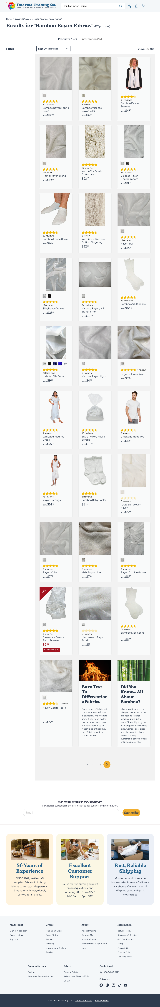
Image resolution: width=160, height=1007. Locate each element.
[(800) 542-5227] (128, 6)
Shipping (50, 943)
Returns (49, 939)
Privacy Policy (125, 952)
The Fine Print (125, 956)
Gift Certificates (125, 939)
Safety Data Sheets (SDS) (76, 976)
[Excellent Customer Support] (80, 849)
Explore (31, 972)
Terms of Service (83, 1000)
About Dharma (89, 930)
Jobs (84, 948)
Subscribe (131, 812)
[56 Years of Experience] (30, 849)
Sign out (14, 939)
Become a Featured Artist (40, 976)
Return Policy (124, 930)
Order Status (52, 935)
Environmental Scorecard (94, 943)
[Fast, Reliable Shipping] (130, 849)
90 (152, 48)
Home (9, 19)
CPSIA (67, 980)
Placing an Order (54, 930)
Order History (16, 935)
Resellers (50, 952)
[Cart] (144, 6)
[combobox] (93, 6)
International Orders (56, 948)
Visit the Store (89, 939)
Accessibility (124, 948)
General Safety (71, 972)
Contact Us (87, 935)
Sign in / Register (18, 930)
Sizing (120, 943)
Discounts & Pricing (127, 935)
